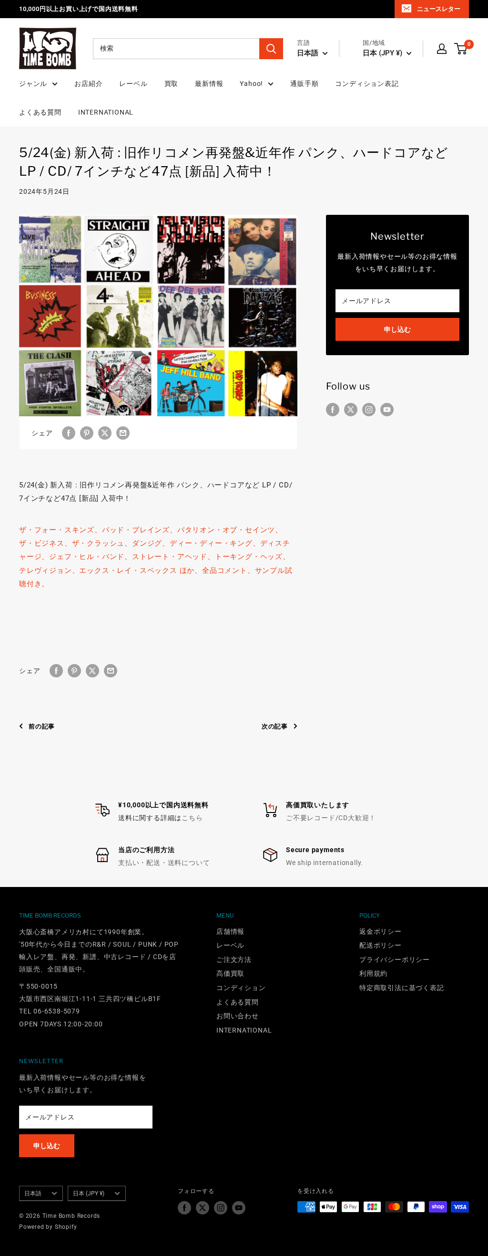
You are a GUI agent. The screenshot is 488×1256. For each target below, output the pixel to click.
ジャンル (33, 83)
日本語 (32, 1193)
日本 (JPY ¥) (88, 1193)
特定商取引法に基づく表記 (401, 988)
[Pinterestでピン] (86, 432)
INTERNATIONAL (105, 112)
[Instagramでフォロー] (369, 409)
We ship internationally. (324, 862)
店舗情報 (230, 931)
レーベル (133, 83)
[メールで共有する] (123, 432)
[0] (461, 48)
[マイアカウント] (442, 48)
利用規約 (373, 973)
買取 (171, 83)
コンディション (241, 988)
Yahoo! (251, 83)
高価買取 (230, 973)
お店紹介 (88, 83)
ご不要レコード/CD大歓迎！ (331, 818)
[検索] (271, 48)
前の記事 (42, 726)
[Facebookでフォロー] (332, 409)
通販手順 (304, 83)
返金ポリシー (380, 931)
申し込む (397, 329)
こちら (192, 818)
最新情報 (209, 83)
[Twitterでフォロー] (350, 409)
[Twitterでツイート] (105, 432)
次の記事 (275, 726)
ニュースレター (438, 8)
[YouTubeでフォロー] (387, 409)
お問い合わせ (237, 1016)
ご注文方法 (234, 959)
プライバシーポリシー (394, 959)
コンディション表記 (366, 83)
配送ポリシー (380, 945)
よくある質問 (40, 112)
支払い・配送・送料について (164, 862)
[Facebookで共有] (68, 432)
